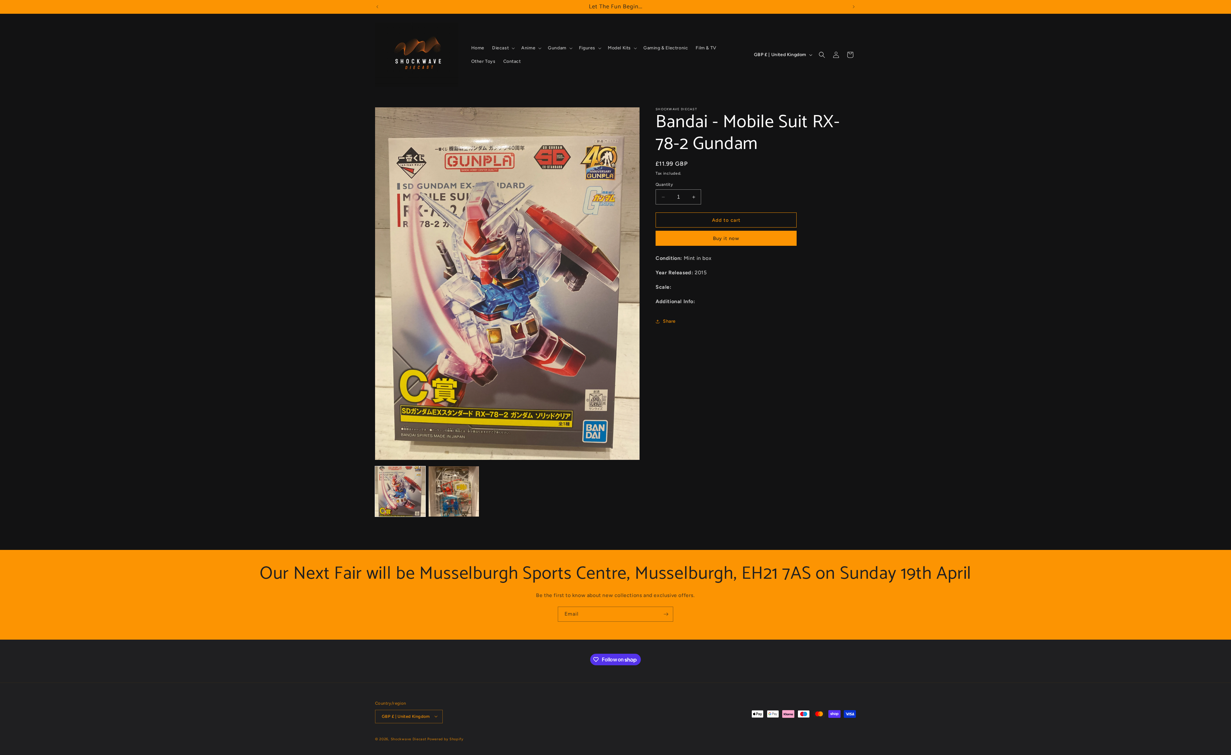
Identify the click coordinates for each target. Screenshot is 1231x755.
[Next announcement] (854, 7)
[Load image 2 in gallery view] (454, 491)
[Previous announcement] (377, 7)
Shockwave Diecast (408, 739)
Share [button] (669, 321)
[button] (502, 48)
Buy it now (726, 238)
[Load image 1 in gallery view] (400, 491)
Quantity (664, 184)
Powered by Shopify (445, 739)
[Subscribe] (666, 614)
